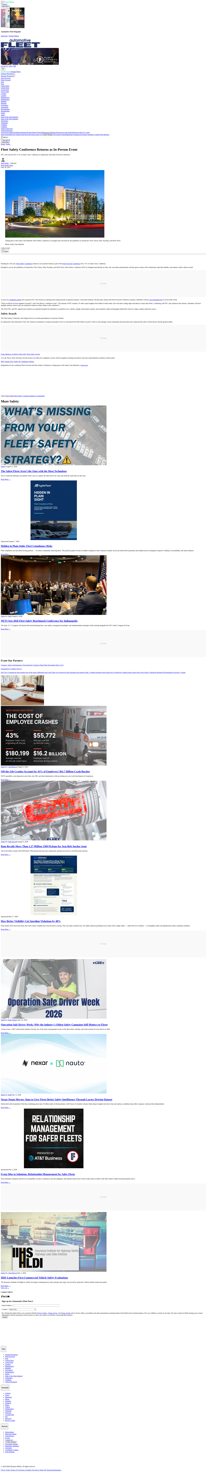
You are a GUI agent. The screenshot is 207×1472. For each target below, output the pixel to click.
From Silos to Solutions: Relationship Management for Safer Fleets (38, 1174)
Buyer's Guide (85, 132)
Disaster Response (7, 74)
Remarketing (5, 109)
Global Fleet (5, 86)
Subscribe (4, 36)
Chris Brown (12, 767)
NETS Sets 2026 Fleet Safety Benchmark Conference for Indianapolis (39, 620)
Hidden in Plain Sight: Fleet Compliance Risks (26, 546)
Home (3, 144)
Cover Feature (9, 2)
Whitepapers (45, 132)
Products (30, 132)
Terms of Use (15, 1470)
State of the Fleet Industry (9, 117)
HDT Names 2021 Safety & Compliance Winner (17, 362)
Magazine (13, 132)
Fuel (2, 82)
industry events (35, 396)
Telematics (4, 121)
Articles (16, 2)
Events (32, 135)
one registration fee (155, 300)
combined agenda (15, 300)
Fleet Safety (10, 396)
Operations (4, 105)
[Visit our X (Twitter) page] (6, 1297)
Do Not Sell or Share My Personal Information (45, 1470)
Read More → (6, 479)
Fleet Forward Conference (71, 264)
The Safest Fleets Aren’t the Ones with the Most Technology (34, 471)
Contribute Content (93, 135)
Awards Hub (66, 132)
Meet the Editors (15, 135)
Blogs (19, 132)
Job (72, 132)
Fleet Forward (5, 78)
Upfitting (4, 125)
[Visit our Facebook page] (2, 1297)
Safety (3, 113)
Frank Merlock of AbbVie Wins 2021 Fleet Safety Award (20, 354)
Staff (9, 616)
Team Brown (25, 135)
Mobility (4, 101)
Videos (21, 2)
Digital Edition (14, 36)
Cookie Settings (48, 135)
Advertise (83, 135)
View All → (5, 1288)
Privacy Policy (6, 1470)
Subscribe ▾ (5, 6)
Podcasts (59, 132)
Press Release (104, 135)
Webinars (53, 132)
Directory (76, 132)
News (8, 132)
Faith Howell (12, 842)
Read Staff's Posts (7, 165)
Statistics (24, 132)
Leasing (3, 94)
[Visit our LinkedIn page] (4, 1297)
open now (84, 365)
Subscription (5, 135)
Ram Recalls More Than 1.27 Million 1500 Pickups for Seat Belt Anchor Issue (44, 846)
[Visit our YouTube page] (8, 1297)
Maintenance (5, 97)
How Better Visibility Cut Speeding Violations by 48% (31, 921)
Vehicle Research (7, 129)
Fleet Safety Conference (24, 264)
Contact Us (38, 135)
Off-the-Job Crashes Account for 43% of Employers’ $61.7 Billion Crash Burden (45, 771)
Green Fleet (5, 90)
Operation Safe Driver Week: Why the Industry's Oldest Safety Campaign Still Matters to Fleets (54, 1024)
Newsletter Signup (59, 135)
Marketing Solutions (73, 135)
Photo (35, 132)
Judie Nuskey (12, 1020)
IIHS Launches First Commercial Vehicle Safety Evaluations (34, 1277)
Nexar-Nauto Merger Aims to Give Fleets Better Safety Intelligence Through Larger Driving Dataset (56, 1099)
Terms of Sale (24, 1470)
